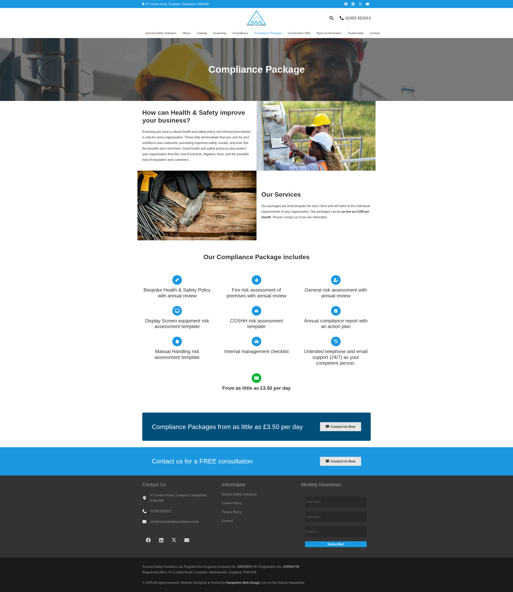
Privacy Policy (232, 512)
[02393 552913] (146, 511)
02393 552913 (160, 511)
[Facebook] (346, 4)
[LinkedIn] (353, 4)
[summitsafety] (256, 18)
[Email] (367, 4)
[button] (331, 18)
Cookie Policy (231, 503)
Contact (227, 521)
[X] (360, 4)
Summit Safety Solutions (239, 494)
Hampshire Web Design (243, 582)
